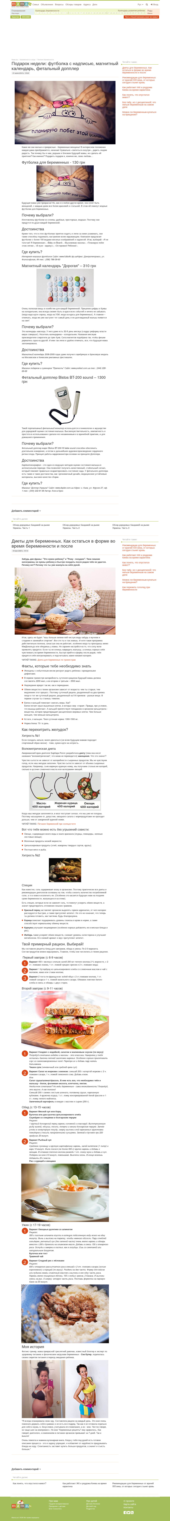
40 (144, 13)
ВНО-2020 (26, 17)
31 (119, 13)
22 (94, 13)
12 (67, 13)
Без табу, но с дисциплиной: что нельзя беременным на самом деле (139, 104)
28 (111, 13)
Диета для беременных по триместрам (57, 659)
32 (122, 13)
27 (108, 13)
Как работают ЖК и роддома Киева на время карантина (137, 88)
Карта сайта (130, 1504)
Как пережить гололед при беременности (136, 588)
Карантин (15, 17)
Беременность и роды (27, 59)
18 (83, 13)
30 (116, 13)
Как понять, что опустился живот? (135, 96)
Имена (149, 13)
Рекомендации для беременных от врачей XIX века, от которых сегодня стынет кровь (139, 80)
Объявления (47, 4)
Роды (149, 10)
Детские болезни (93, 1503)
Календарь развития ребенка (131, 10)
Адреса (86, 4)
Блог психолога (55, 1508)
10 (61, 13)
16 (78, 13)
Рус (140, 4)
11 (64, 13)
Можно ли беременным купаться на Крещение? (139, 113)
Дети (94, 4)
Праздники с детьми (57, 1506)
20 (89, 13)
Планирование (18, 10)
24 (100, 13)
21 (92, 13)
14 (72, 13)
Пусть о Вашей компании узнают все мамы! (141, 17)
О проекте (129, 1500)
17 (81, 13)
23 (97, 13)
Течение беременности (45, 59)
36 (133, 13)
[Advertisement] (85, 38)
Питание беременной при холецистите (57, 823)
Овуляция (15, 13)
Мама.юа (15, 59)
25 (103, 13)
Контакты (128, 1507)
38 (139, 13)
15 (75, 13)
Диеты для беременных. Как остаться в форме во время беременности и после (137, 70)
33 (125, 13)
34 (128, 13)
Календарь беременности (47, 10)
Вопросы (59, 4)
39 (141, 13)
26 (105, 13)
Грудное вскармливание (59, 1503)
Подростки (90, 1508)
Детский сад (91, 1506)
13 (70, 13)
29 (114, 13)
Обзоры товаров (73, 4)
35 (130, 13)
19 (86, 13)
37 (136, 13)
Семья (35, 4)
